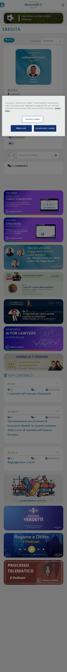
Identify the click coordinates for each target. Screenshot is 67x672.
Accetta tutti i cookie (45, 128)
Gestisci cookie (33, 119)
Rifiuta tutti (21, 128)
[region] (33, 115)
